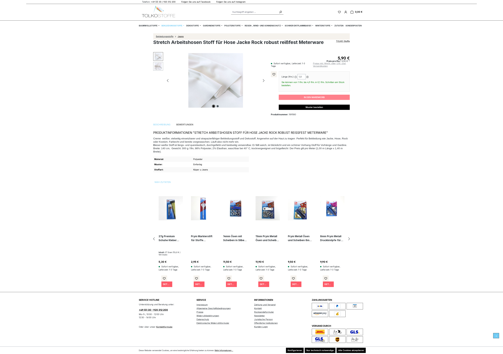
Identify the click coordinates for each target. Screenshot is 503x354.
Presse (199, 312)
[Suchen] (280, 12)
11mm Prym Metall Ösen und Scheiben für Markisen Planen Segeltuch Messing (268, 238)
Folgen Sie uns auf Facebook (196, 2)
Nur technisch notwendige (320, 350)
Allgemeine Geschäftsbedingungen (213, 308)
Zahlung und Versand (264, 304)
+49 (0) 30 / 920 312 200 (163, 2)
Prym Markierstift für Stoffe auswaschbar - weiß (201, 238)
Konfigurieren (295, 350)
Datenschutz (202, 319)
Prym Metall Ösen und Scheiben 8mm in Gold (300, 238)
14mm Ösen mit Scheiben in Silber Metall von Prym (234, 238)
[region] (209, 80)
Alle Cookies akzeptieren (351, 350)
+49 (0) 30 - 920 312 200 (153, 310)
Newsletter (259, 315)
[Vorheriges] (168, 80)
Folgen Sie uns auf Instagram (230, 2)
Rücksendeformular (264, 312)
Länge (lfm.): (287, 76)
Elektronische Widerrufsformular (212, 323)
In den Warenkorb (314, 97)
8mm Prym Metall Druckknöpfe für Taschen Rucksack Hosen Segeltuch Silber (331, 238)
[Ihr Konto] (346, 12)
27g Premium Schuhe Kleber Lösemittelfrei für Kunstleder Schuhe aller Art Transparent (170, 238)
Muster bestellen (314, 107)
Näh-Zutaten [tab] (163, 182)
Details (167, 284)
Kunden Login (261, 326)
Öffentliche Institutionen (266, 323)
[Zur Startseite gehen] (158, 11)
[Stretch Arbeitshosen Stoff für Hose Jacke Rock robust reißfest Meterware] (215, 80)
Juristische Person (263, 319)
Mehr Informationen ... (224, 350)
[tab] (161, 125)
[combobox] (254, 12)
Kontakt (258, 308)
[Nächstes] (264, 80)
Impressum (202, 304)
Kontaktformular (164, 327)
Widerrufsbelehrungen (207, 315)
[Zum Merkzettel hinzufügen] (274, 74)
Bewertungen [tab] (184, 124)
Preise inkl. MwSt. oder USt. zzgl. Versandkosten (329, 64)
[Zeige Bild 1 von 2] (214, 106)
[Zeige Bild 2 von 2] (218, 106)
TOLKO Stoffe (343, 41)
